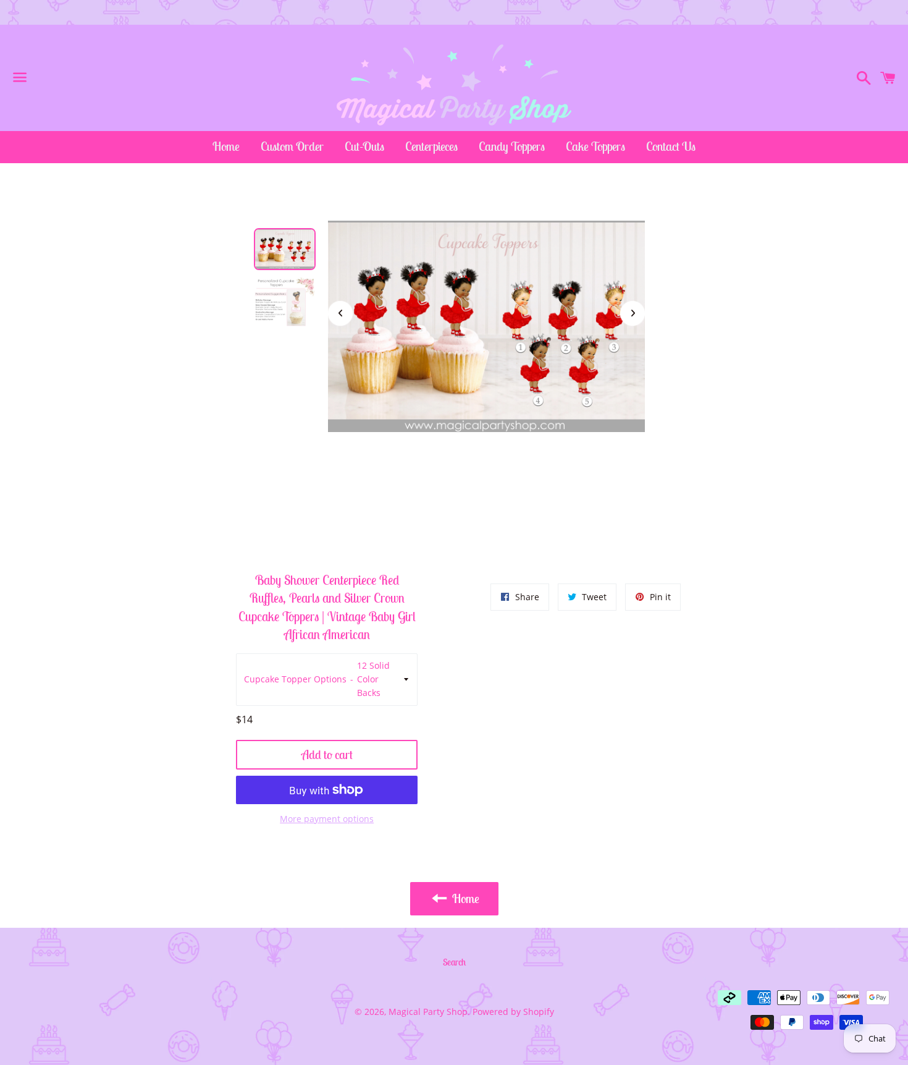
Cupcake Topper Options (295, 679)
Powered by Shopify (513, 1011)
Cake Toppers (595, 146)
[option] (285, 249)
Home (226, 146)
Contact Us (671, 146)
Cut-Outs (364, 146)
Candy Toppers (512, 146)
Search (454, 962)
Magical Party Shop (428, 1011)
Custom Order (292, 146)
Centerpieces (431, 146)
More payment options (327, 819)
